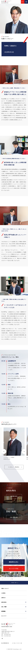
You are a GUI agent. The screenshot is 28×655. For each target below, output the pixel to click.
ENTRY (22, 1)
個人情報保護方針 (5, 643)
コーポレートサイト (16, 643)
